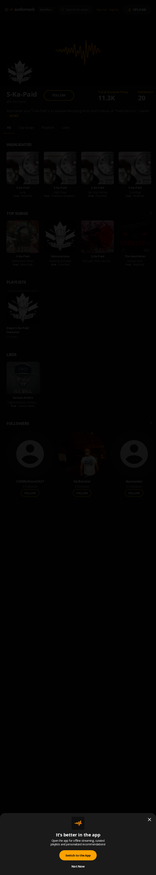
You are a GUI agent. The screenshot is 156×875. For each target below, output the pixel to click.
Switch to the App (78, 855)
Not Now (78, 866)
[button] (78, 437)
